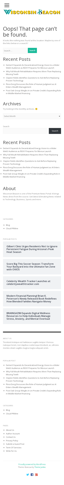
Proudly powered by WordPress (32, 464)
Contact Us (11, 437)
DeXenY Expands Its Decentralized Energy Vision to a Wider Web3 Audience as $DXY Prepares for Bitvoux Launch (32, 66)
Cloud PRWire (12, 228)
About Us (10, 430)
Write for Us (11, 451)
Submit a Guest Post (15, 444)
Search (6, 126)
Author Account (13, 433)
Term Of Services (13, 447)
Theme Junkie (40, 467)
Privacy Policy (12, 440)
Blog (8, 225)
